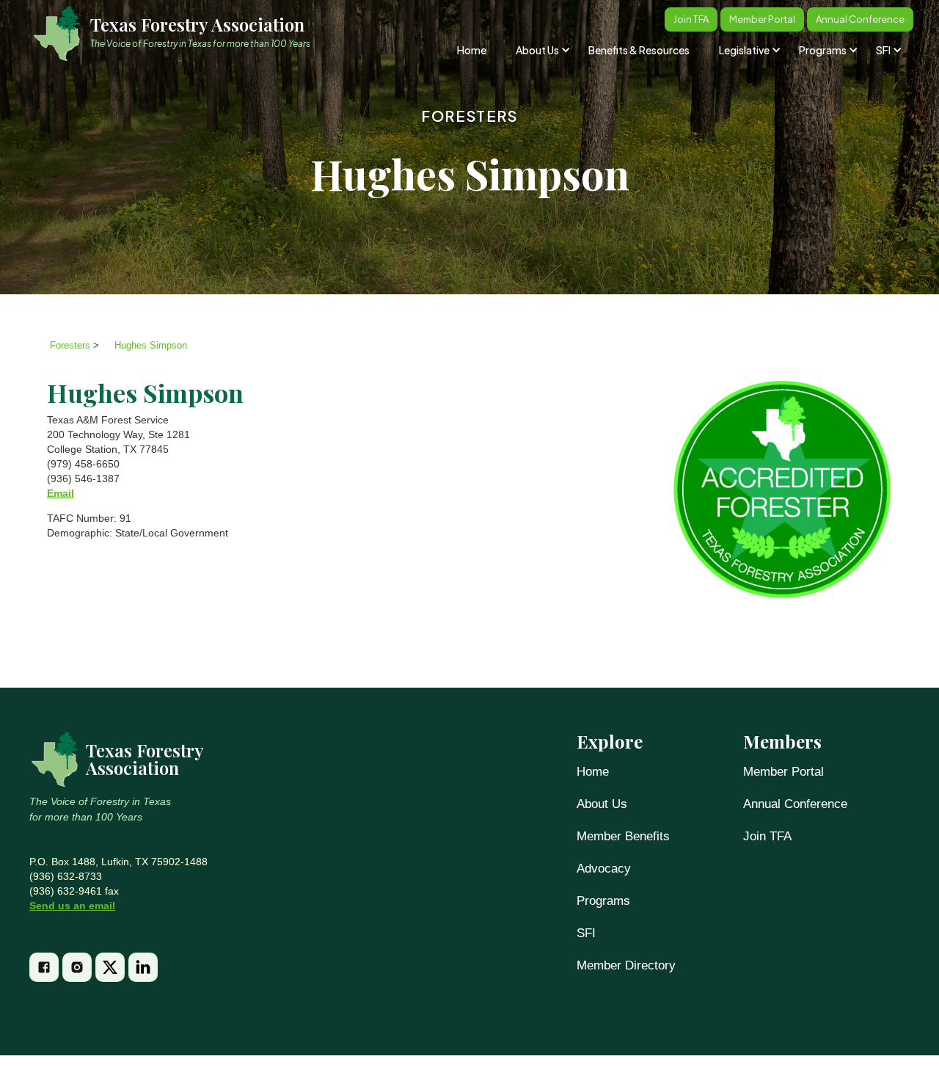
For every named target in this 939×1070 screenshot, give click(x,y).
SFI (586, 933)
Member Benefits (623, 836)
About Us (602, 804)
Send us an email (72, 905)
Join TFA (767, 836)
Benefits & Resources (639, 50)
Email (60, 493)
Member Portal (783, 772)
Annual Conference (795, 804)
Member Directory (626, 965)
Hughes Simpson (150, 345)
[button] (541, 50)
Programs (603, 901)
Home (471, 50)
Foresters (469, 115)
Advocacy (604, 869)
